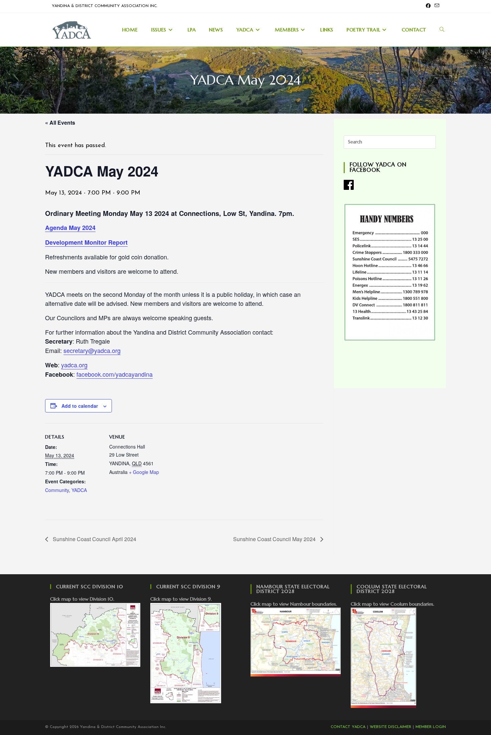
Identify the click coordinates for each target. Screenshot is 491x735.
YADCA (79, 490)
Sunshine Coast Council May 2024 (275, 539)
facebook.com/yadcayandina (114, 374)
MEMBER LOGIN (431, 727)
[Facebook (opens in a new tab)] (428, 6)
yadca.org (74, 364)
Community (57, 490)
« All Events (60, 122)
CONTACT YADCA (348, 727)
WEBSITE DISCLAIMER (390, 727)
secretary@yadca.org (92, 350)
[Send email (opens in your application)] (436, 6)
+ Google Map (144, 472)
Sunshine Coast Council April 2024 (93, 539)
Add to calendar (79, 405)
